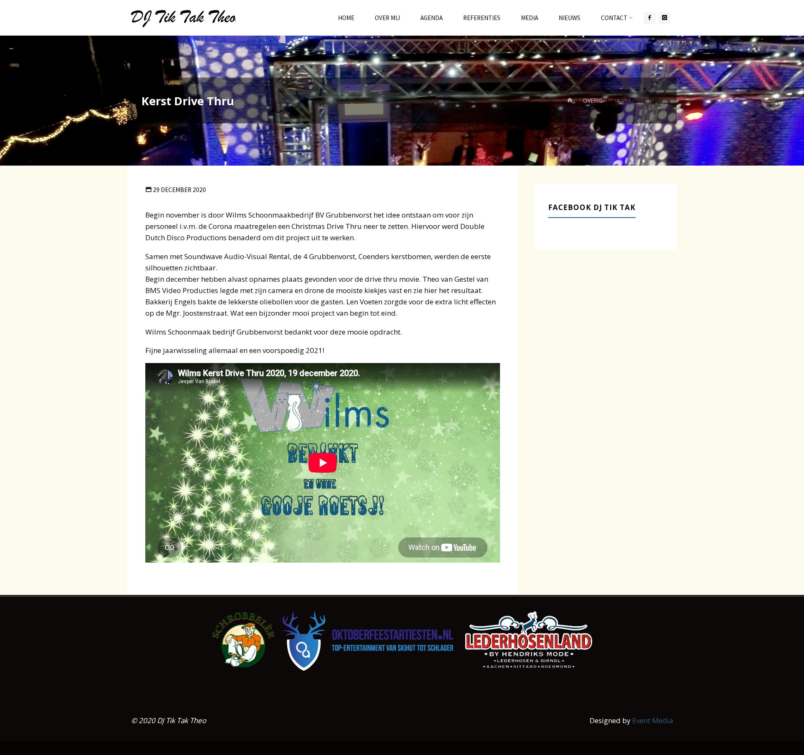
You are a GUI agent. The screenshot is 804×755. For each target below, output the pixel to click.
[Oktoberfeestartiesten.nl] (368, 640)
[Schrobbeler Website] (243, 639)
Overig (593, 100)
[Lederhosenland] (529, 638)
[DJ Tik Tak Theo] (183, 18)
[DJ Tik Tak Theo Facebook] (650, 18)
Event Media (652, 720)
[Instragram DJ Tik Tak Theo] (664, 18)
